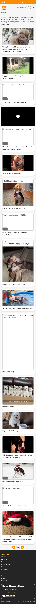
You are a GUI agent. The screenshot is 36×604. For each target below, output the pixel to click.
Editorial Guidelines (6, 580)
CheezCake (4, 569)
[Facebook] (33, 7)
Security (27, 601)
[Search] (5, 2)
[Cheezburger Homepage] (18, 596)
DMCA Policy (32, 601)
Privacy (23, 601)
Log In (33, 2)
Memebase (4, 562)
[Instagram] (29, 7)
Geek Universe (5, 567)
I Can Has (4, 557)
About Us (3, 578)
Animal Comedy (18, 2)
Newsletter (23, 7)
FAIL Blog (4, 559)
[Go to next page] (22, 547)
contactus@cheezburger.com (10, 592)
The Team (4, 576)
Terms (19, 601)
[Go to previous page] (13, 547)
